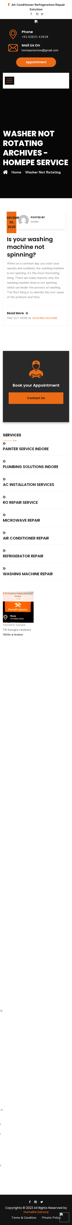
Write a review (13, 634)
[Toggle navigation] (9, 81)
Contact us (36, 398)
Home (16, 172)
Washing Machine (44, 318)
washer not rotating (43, 172)
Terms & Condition (23, 1218)
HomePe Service (36, 1212)
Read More (15, 313)
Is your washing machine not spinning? (30, 247)
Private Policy (51, 1218)
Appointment (36, 62)
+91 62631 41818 (35, 37)
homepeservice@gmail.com (40, 50)
